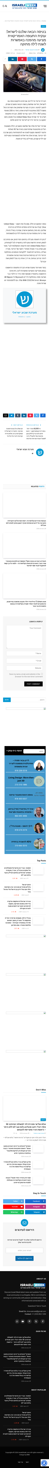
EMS (28, 1455)
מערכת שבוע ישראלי (31, 50)
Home (44, 21)
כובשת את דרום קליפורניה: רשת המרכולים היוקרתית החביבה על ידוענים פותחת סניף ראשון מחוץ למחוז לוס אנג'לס (26, 523)
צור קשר (20, 1462)
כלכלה (43, 26)
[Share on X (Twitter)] (31, 59)
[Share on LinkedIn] (12, 59)
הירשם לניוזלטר (24, 1258)
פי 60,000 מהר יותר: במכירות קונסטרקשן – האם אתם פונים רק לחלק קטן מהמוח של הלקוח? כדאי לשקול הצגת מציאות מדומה (36, 433)
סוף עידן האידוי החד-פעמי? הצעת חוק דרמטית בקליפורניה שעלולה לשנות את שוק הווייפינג (18, 1180)
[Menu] (45, 6)
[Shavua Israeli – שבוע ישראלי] (24, 6)
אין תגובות (20, 53)
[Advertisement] (24, 172)
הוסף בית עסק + (14, 750)
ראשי (27, 1462)
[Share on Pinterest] (22, 59)
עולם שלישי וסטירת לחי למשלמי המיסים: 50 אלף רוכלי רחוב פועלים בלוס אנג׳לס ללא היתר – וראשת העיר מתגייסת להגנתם (25, 1127)
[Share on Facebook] (41, 59)
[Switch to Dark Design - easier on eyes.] (3, 6)
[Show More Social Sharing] (5, 59)
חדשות (43, 1119)
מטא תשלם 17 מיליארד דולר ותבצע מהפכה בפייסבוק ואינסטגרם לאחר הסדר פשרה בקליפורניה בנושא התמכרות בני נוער (26, 604)
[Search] (6, 6)
